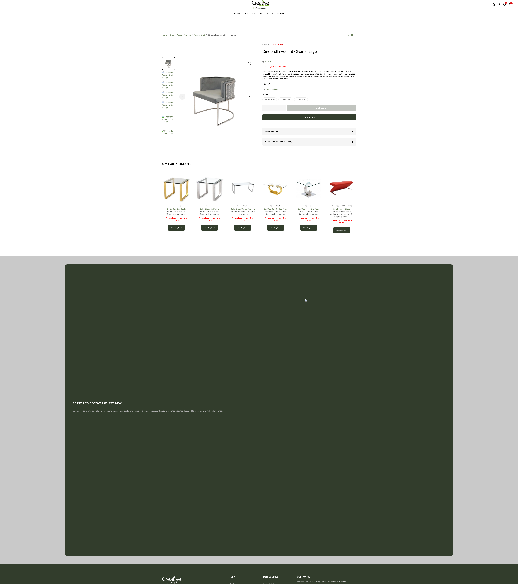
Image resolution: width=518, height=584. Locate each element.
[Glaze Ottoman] (341, 188)
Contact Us (278, 13)
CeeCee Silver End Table (275, 209)
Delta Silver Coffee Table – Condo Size (209, 209)
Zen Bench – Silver (308, 209)
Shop (172, 35)
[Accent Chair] (352, 35)
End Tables (176, 206)
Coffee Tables (209, 206)
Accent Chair (199, 35)
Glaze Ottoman (341, 209)
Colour (265, 94)
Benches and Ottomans (308, 206)
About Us (263, 13)
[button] (504, 4)
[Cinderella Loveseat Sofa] (348, 35)
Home (237, 13)
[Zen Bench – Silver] (308, 188)
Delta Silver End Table (176, 209)
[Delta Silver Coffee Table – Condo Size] (209, 188)
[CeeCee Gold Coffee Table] (242, 188)
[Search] (493, 4)
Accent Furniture (184, 35)
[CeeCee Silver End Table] (275, 188)
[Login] (499, 4)
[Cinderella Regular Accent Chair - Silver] (355, 35)
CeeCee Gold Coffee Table (242, 209)
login (271, 66)
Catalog (248, 13)
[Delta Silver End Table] (176, 188)
